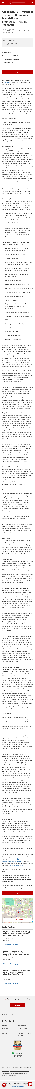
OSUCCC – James (22, 1029)
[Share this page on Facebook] (4, 43)
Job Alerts (4, 1033)
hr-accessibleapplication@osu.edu (11, 860)
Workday (6, 82)
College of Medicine (23, 1031)
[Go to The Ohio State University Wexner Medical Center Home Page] (10, 1016)
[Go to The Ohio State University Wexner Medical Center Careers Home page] (17, 2)
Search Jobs (11, 29)
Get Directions (17, 920)
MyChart (20, 1038)
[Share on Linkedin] (14, 1021)
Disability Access (6, 1073)
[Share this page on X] (8, 43)
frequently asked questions (18, 865)
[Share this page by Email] (16, 43)
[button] (30, 1084)
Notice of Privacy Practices (8, 1071)
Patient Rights (23, 1073)
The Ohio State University (24, 1033)
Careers (4, 29)
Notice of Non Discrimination (9, 1075)
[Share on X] (6, 1021)
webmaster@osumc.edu (17, 1087)
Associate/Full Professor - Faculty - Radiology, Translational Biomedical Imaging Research (16, 31)
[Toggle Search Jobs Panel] (32, 2)
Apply (17, 72)
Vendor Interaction (15, 1073)
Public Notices (25, 1071)
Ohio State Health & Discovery (25, 1036)
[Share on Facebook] (2, 1021)
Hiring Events (5, 1029)
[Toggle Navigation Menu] (3, 2)
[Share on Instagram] (10, 1021)
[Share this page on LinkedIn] (12, 43)
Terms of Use (18, 1071)
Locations (4, 1031)
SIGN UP (17, 1005)
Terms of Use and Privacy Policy (17, 1056)
